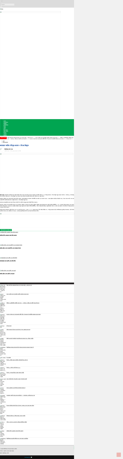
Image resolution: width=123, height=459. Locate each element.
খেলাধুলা (5, 133)
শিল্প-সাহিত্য (6, 130)
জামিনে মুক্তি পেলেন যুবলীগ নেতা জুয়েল (7, 273)
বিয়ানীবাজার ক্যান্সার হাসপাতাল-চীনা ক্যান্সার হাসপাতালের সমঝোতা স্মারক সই (20, 347)
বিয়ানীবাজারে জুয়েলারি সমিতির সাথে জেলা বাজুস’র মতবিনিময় (17, 438)
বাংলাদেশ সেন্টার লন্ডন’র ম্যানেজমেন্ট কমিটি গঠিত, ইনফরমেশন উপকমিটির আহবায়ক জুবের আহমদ (47, 139)
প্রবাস (5, 127)
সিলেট (5, 126)
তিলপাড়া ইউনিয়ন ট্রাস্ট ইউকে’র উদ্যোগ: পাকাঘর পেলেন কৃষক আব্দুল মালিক (20, 405)
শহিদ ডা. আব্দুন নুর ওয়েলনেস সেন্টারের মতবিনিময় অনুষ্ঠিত (17, 422)
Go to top (119, 455)
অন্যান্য (5, 135)
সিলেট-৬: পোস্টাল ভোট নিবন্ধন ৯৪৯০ (13, 367)
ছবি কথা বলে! (68, 139)
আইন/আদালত (5, 142)
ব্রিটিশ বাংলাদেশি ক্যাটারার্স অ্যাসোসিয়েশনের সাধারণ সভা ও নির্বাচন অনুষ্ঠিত (20, 338)
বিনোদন (5, 132)
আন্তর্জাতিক (6, 122)
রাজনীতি (5, 123)
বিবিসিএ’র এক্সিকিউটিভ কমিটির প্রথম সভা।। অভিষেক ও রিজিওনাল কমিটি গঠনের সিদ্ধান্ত (23, 303)
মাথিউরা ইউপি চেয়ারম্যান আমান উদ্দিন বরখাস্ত (8, 235)
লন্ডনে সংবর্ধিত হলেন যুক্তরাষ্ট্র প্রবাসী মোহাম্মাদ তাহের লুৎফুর (46, 137)
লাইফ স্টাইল (6, 131)
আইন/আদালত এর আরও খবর (6, 230)
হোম (3, 141)
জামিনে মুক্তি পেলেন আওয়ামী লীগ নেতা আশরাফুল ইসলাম (10, 248)
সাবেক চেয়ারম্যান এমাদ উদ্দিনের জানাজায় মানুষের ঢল (16, 387)
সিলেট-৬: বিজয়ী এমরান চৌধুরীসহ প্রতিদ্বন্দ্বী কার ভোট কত (17, 360)
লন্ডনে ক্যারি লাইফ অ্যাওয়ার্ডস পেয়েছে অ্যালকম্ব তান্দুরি (17, 379)
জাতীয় (5, 121)
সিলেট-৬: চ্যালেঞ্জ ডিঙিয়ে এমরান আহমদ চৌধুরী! (15, 372)
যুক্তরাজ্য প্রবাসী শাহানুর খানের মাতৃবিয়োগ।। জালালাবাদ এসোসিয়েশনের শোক (21, 395)
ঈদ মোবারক (9, 357)
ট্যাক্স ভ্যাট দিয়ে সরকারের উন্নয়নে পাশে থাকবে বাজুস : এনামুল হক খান (20, 137)
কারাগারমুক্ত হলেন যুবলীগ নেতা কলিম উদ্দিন (8, 260)
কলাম (4, 128)
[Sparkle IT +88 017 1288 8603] (40, 457)
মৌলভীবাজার (6, 124)
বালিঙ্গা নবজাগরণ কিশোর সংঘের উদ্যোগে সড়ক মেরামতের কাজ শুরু (18, 329)
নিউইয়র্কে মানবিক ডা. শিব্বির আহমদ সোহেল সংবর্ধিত (16, 415)
